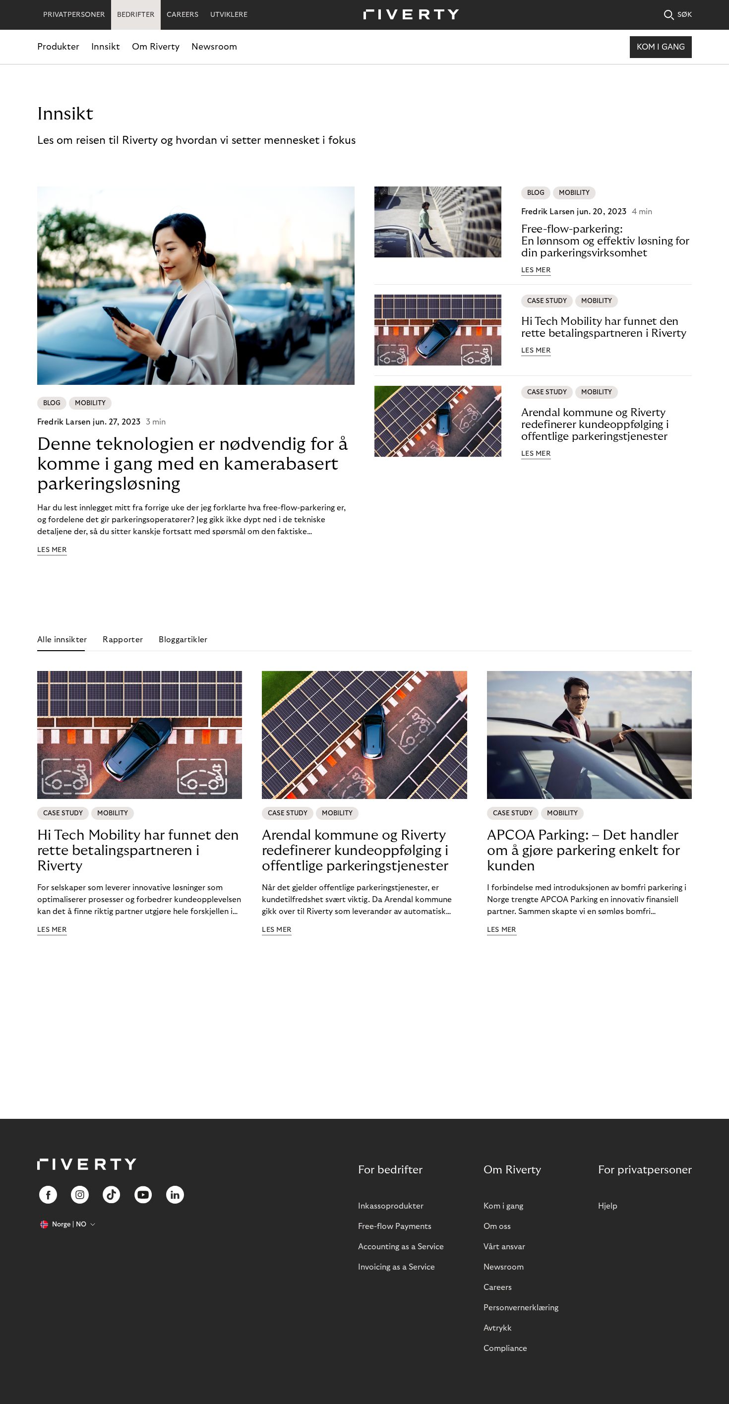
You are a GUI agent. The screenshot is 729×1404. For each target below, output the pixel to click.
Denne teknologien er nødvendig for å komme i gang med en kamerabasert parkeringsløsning (192, 464)
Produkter (58, 47)
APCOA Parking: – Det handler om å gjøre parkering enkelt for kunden (583, 850)
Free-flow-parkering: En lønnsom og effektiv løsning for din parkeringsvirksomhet (605, 241)
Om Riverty (156, 47)
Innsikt (105, 47)
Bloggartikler (183, 640)
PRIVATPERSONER (74, 14)
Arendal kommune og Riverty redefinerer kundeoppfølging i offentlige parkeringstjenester (595, 424)
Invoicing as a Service (396, 1267)
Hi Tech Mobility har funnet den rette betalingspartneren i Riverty (603, 327)
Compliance (505, 1348)
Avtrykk (498, 1328)
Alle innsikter (62, 640)
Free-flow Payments (394, 1226)
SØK (684, 14)
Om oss (497, 1226)
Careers (498, 1287)
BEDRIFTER (136, 14)
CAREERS (182, 14)
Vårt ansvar (504, 1247)
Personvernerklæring (521, 1308)
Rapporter (123, 640)
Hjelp (607, 1206)
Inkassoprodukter (391, 1206)
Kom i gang (661, 47)
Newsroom (214, 47)
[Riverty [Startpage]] (408, 15)
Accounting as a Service (401, 1247)
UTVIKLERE (228, 14)
